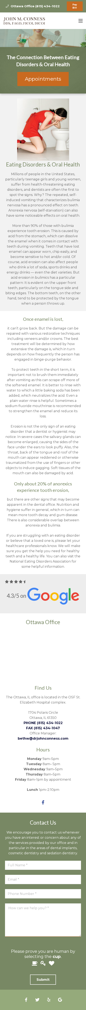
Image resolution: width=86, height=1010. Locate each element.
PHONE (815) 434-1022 (43, 723)
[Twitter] (37, 1000)
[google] (60, 1000)
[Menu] (80, 21)
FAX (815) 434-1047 (43, 728)
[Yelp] (48, 1000)
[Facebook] (43, 802)
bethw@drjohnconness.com (43, 738)
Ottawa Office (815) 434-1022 (35, 6)
